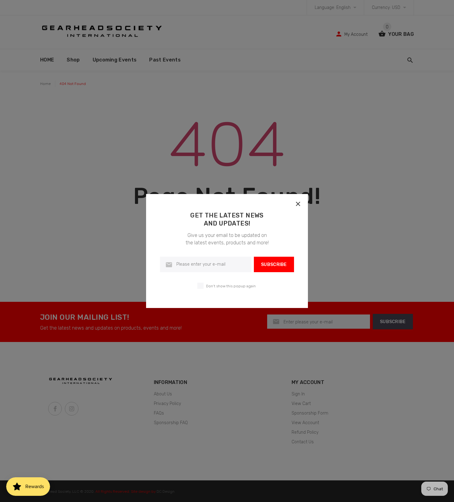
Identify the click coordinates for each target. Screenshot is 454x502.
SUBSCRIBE (274, 264)
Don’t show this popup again (231, 286)
